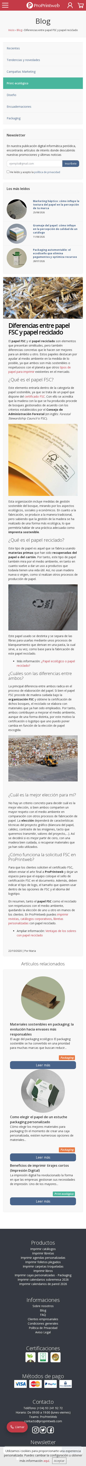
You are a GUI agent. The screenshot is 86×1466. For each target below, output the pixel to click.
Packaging (13, 118)
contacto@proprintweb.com (43, 1421)
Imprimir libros (43, 1271)
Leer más (43, 1065)
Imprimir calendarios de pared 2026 (43, 1284)
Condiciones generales (43, 1323)
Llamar (19, 1427)
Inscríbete (71, 163)
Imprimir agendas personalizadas (43, 1258)
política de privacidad (47, 172)
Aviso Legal (43, 1332)
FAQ (43, 1315)
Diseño (11, 95)
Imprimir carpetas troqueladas (43, 1266)
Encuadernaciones (19, 107)
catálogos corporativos (36, 919)
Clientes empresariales (43, 1319)
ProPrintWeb (48, 1417)
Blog (19, 30)
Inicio (11, 30)
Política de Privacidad (43, 1328)
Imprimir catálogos (43, 1249)
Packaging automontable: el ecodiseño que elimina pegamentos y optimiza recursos (55, 253)
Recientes (13, 48)
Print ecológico (17, 83)
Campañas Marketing (21, 72)
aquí (46, 1461)
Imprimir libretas (43, 1253)
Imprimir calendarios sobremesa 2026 (43, 1279)
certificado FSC (35, 396)
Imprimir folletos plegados (43, 1262)
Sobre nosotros (43, 1306)
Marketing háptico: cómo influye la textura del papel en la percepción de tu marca (56, 204)
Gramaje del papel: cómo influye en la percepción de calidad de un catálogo (55, 229)
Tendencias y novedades (23, 60)
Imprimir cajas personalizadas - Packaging (43, 1275)
